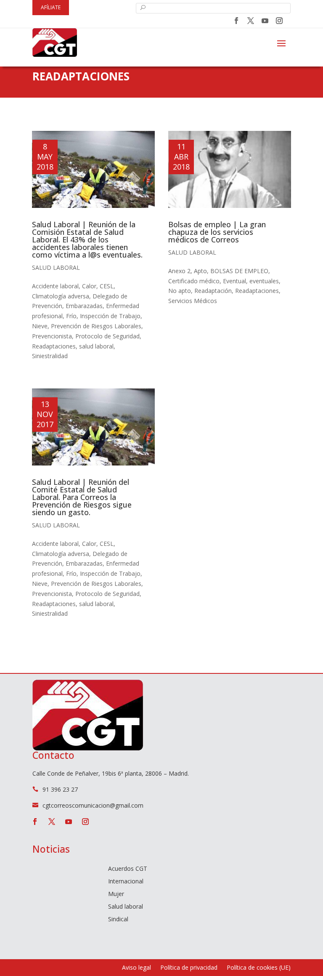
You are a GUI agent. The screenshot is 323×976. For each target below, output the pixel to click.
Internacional (125, 881)
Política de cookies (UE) (259, 968)
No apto (179, 291)
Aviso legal (136, 968)
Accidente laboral (55, 286)
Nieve (40, 326)
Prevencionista (52, 336)
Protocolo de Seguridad (107, 336)
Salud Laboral (56, 267)
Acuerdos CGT (127, 869)
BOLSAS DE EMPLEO (239, 271)
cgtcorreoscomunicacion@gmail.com (92, 805)
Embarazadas (84, 306)
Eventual (234, 281)
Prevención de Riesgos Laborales (96, 326)
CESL (107, 286)
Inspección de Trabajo (110, 316)
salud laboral (96, 346)
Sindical (118, 919)
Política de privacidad (188, 968)
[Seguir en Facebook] (236, 20)
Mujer (116, 894)
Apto (200, 271)
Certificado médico (194, 281)
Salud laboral (125, 907)
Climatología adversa (60, 296)
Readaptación (213, 291)
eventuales (264, 281)
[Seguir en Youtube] (265, 20)
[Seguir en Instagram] (279, 20)
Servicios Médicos (192, 301)
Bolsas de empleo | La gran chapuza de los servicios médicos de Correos (217, 232)
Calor (89, 286)
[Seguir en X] (251, 20)
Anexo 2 (179, 271)
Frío (71, 316)
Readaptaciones (54, 346)
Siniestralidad (50, 356)
